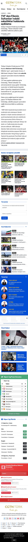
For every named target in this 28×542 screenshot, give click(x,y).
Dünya (3, 9)
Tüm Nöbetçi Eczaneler (14, 500)
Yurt (9, 524)
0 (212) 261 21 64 (6, 492)
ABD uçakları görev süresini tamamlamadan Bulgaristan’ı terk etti (19, 256)
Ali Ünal (11, 302)
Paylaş (4, 54)
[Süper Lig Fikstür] (26, 419)
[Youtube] (18, 518)
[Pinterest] (10, 518)
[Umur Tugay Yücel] (4, 289)
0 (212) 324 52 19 (6, 483)
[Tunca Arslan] (4, 282)
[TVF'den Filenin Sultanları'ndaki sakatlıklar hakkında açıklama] (14, 45)
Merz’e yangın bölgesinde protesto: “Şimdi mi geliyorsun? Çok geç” (19, 249)
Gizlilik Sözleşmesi (17, 526)
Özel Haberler (21, 9)
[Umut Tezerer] (4, 296)
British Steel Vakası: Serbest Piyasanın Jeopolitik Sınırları (16, 304)
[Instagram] (12, 518)
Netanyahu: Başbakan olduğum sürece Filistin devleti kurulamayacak (19, 271)
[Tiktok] (20, 518)
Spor (9, 13)
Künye (9, 528)
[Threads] (23, 518)
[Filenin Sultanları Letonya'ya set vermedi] (21, 189)
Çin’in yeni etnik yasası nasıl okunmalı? (16, 297)
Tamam (14, 540)
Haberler (3, 13)
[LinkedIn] (15, 518)
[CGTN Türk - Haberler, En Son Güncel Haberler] (14, 3)
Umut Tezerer (13, 294)
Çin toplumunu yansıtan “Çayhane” (15, 283)
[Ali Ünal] (4, 303)
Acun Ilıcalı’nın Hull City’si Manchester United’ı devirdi (19, 164)
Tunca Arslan (13, 280)
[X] (7, 518)
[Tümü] (26, 226)
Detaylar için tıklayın (14, 413)
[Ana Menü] (1, 3)
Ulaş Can (11, 309)
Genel (3, 523)
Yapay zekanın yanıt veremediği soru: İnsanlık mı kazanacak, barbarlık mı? (17, 312)
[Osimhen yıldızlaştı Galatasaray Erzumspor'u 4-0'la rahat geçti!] (21, 174)
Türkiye (9, 9)
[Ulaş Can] (4, 311)
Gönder (4, 218)
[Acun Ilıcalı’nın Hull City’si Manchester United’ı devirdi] (21, 158)
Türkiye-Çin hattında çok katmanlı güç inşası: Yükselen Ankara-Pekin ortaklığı (16, 290)
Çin (14, 9)
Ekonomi (14, 523)
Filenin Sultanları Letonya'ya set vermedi (19, 194)
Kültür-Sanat (21, 524)
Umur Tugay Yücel (14, 287)
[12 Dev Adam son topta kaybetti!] (7, 189)
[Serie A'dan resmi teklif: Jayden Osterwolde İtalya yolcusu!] (7, 174)
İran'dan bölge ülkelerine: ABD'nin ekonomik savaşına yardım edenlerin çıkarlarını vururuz (19, 234)
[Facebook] (4, 518)
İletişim (4, 528)
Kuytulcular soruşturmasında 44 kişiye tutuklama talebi (19, 263)
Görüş (13, 524)
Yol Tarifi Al (16, 483)
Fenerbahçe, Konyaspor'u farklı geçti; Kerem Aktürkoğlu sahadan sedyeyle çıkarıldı (6, 166)
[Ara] (26, 4)
